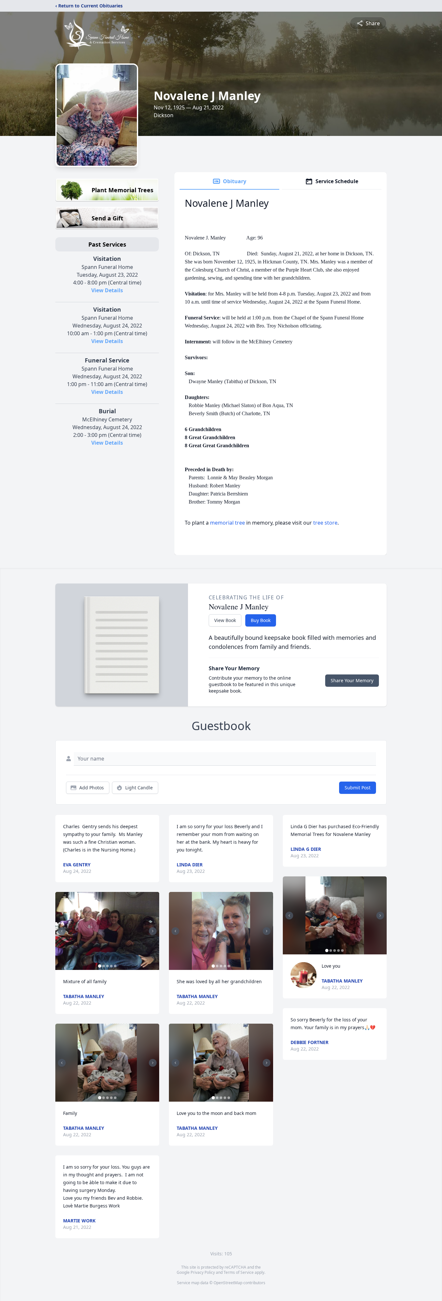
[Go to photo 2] (103, 966)
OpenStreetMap (228, 1282)
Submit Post (357, 787)
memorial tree (227, 522)
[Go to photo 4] (111, 966)
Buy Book (261, 620)
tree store (325, 522)
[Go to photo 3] (107, 966)
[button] (107, 931)
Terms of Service (239, 1272)
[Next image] (153, 931)
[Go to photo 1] (99, 966)
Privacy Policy (203, 1272)
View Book (225, 620)
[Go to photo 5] (115, 966)
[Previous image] (62, 931)
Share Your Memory (352, 680)
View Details (107, 290)
